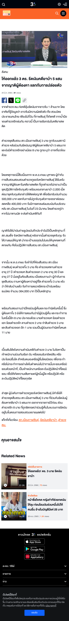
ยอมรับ (34, 612)
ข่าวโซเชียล (32, 496)
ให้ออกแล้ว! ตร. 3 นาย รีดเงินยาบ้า (45, 473)
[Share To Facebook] (4, 100)
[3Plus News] (9, 13)
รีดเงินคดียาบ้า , (49, 420)
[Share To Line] (17, 100)
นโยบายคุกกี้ (51, 605)
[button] (18, 49)
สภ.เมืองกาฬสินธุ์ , (29, 420)
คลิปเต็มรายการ (35, 467)
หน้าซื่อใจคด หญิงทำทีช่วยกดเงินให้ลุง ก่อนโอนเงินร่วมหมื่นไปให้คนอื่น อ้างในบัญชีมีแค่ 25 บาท (47, 505)
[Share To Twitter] (11, 100)
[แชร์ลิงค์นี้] (24, 100)
